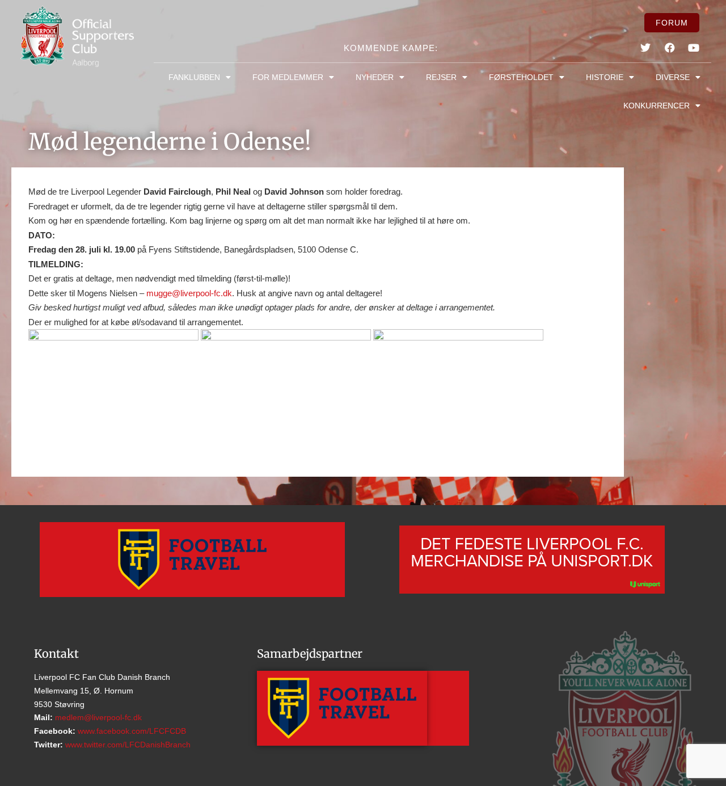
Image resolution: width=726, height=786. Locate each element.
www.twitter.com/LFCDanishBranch (127, 744)
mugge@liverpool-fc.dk (189, 293)
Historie (604, 77)
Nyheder (375, 77)
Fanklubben (194, 77)
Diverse (673, 77)
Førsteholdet (521, 77)
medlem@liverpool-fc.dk (97, 717)
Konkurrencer (656, 105)
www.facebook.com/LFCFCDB (130, 730)
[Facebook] (670, 48)
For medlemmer (287, 77)
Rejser (441, 77)
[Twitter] (645, 48)
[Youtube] (694, 48)
